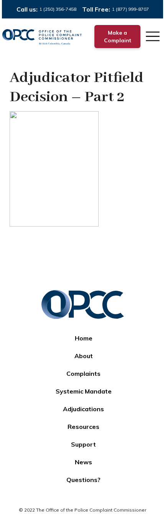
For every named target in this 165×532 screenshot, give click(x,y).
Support (83, 444)
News (83, 462)
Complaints (83, 373)
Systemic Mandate (84, 391)
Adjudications (83, 409)
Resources (83, 426)
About (83, 356)
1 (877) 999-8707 (130, 9)
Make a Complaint (117, 36)
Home (83, 338)
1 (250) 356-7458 (58, 9)
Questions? (83, 480)
